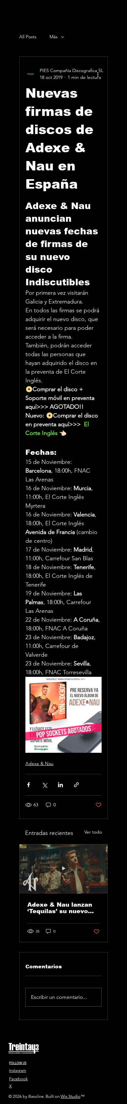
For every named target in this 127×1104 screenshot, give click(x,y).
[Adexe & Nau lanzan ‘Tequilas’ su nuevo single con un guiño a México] (63, 869)
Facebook (18, 1078)
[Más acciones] (98, 74)
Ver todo (93, 832)
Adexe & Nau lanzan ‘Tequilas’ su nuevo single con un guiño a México (61, 907)
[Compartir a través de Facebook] (28, 785)
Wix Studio (70, 1096)
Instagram (17, 1070)
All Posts (27, 37)
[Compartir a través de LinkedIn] (60, 785)
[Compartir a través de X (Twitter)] (44, 785)
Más (53, 37)
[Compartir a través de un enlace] (76, 785)
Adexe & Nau (39, 763)
